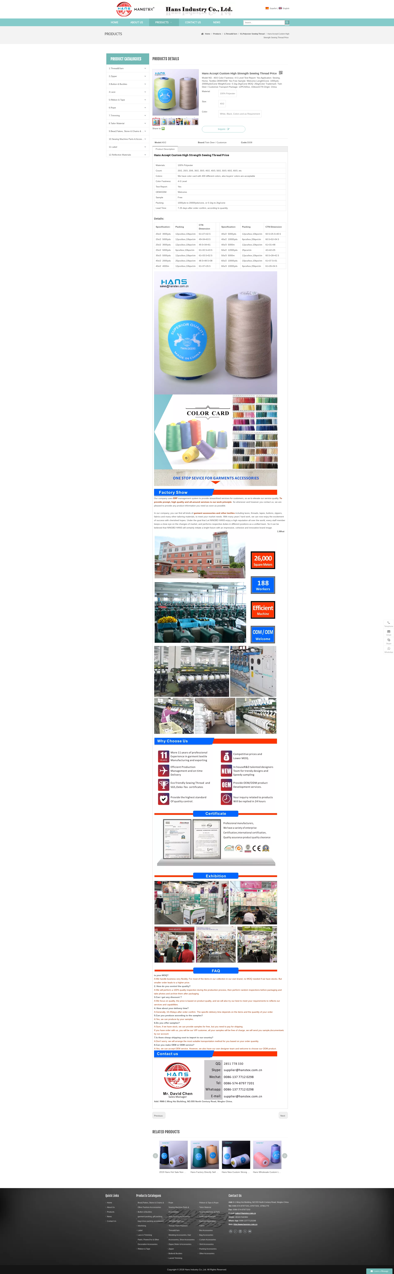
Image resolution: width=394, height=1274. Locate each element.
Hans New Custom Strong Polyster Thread (173, 1172)
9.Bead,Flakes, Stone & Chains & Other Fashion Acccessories (129, 131)
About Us (111, 1207)
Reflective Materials (207, 1216)
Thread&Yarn (174, 1230)
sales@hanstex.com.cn (245, 1213)
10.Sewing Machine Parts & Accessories (128, 139)
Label (140, 1230)
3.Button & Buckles (118, 84)
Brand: (201, 142)
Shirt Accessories (206, 1244)
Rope (171, 1203)
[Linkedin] (240, 1231)
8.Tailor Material (116, 123)
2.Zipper (113, 76)
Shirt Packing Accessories (179, 1216)
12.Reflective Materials (120, 155)
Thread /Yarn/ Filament (178, 1226)
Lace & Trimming (145, 1235)
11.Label (113, 147)
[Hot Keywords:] (287, 22)
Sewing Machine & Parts (209, 1212)
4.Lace (112, 92)
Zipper (171, 1249)
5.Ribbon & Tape (117, 100)
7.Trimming (114, 115)
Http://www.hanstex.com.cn (245, 1224)
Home (109, 1203)
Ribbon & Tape (144, 1249)
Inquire (221, 129)
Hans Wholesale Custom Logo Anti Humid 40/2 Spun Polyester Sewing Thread (205, 1172)
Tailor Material (205, 1207)
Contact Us (111, 1221)
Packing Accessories (208, 1249)
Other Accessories (206, 1253)
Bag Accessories (206, 1235)
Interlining (142, 1226)
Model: (158, 142)
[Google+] (235, 1231)
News (109, 1216)
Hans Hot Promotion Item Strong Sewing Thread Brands (236, 1172)
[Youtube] (250, 1231)
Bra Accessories (206, 1230)
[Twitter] (245, 1231)
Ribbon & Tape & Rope (209, 1203)
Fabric (202, 1226)
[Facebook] (231, 1231)
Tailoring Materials (176, 1221)
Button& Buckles (175, 1253)
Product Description (165, 149)
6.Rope (112, 107)
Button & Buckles (145, 1212)
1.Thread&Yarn (116, 68)
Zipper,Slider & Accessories (180, 1244)
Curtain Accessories (207, 1240)
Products (110, 1212)
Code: (244, 142)
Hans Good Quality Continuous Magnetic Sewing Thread (267, 1172)
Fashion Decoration (207, 1221)
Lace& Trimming (175, 1258)
